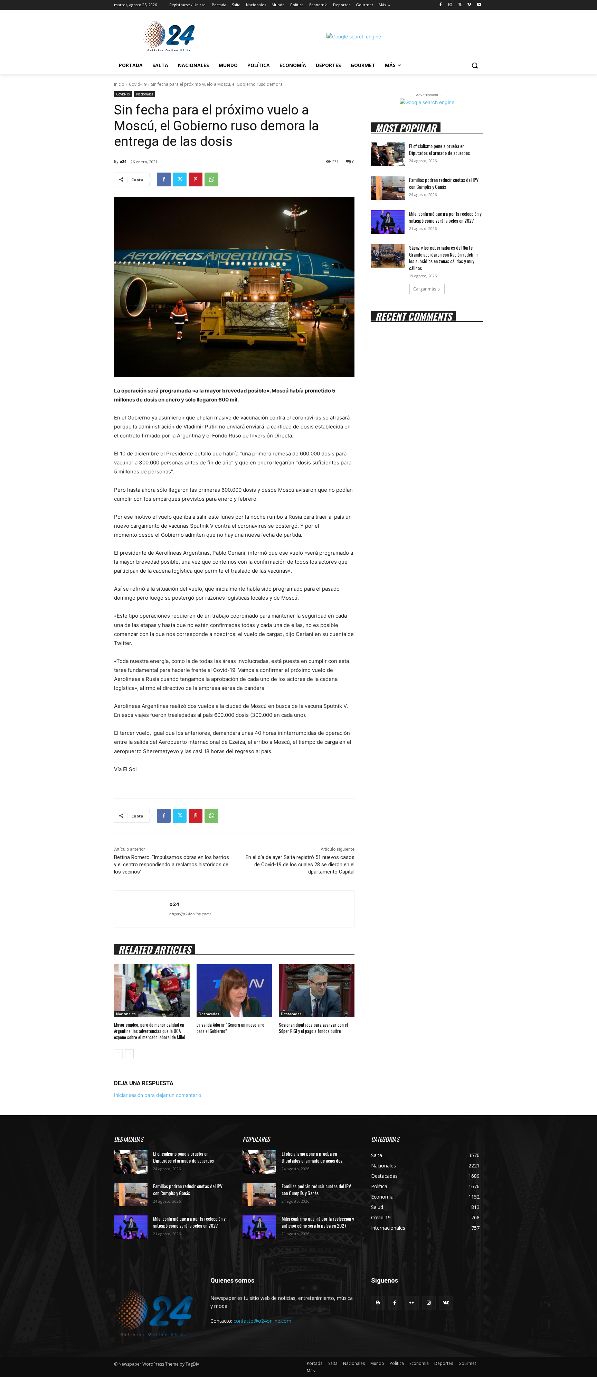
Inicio (119, 84)
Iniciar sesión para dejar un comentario (157, 1095)
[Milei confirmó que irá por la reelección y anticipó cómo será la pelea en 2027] (388, 222)
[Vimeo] (469, 5)
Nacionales (144, 94)
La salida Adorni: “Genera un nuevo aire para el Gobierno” (230, 1027)
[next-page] (129, 1053)
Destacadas (209, 1013)
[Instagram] (450, 5)
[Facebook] (441, 5)
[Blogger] (378, 1303)
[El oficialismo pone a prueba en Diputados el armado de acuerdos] (388, 154)
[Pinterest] (195, 179)
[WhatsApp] (211, 179)
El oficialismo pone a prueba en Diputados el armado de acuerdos (439, 149)
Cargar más (424, 289)
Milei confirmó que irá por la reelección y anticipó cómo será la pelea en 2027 (445, 217)
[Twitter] (460, 5)
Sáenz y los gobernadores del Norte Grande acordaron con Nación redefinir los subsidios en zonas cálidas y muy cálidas (443, 257)
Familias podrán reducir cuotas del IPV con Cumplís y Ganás (443, 183)
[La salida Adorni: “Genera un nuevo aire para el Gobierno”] (234, 990)
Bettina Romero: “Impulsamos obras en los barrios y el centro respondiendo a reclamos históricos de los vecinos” (171, 864)
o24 (123, 161)
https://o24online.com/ (190, 914)
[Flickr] (411, 1303)
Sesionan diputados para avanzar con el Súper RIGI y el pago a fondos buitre (313, 1027)
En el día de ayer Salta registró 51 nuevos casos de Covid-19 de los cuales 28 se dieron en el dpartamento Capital (300, 864)
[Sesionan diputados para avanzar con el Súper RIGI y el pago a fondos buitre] (316, 990)
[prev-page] (118, 1053)
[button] (474, 65)
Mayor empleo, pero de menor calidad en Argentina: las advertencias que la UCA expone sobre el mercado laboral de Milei (149, 1031)
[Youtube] (479, 5)
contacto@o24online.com (262, 1321)
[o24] (142, 909)
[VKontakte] (446, 1303)
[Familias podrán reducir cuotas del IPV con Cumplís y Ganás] (388, 188)
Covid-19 (137, 84)
